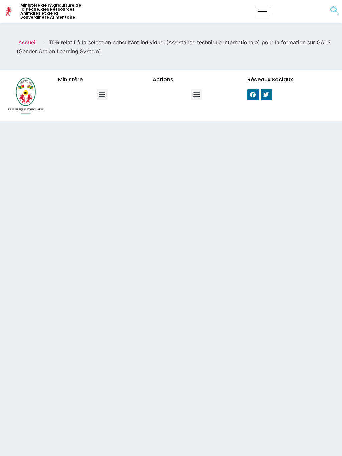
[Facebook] (253, 94)
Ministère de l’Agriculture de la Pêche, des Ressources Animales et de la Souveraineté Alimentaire (50, 11)
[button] (102, 94)
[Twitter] (266, 94)
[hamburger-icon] (262, 11)
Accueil (27, 42)
